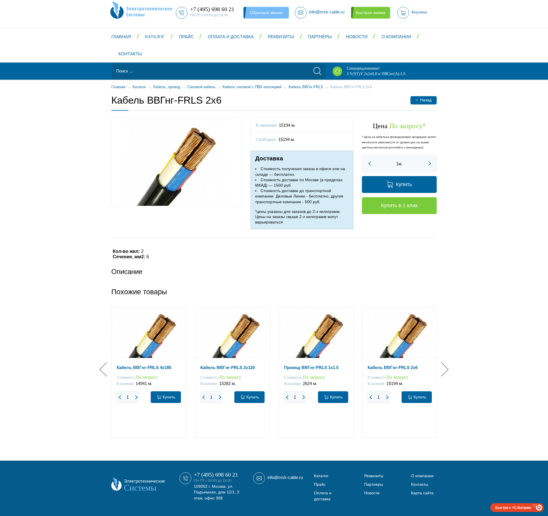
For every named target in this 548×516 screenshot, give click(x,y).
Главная (121, 36)
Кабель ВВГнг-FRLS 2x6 (393, 367)
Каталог (155, 36)
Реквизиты (281, 36)
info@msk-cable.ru (285, 477)
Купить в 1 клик (399, 205)
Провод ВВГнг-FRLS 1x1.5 (311, 367)
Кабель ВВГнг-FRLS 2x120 (227, 367)
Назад (423, 99)
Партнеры (320, 36)
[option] (149, 377)
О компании (396, 36)
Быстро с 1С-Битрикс (513, 507)
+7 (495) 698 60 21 (216, 474)
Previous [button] (107, 369)
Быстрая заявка (370, 12)
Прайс (186, 36)
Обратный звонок (266, 12)
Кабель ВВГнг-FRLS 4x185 (144, 367)
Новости (357, 36)
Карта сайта (422, 493)
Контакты (130, 53)
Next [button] (441, 369)
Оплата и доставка (231, 36)
